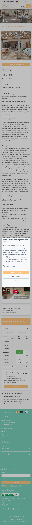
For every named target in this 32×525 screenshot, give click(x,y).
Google (12, 263)
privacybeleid (6, 263)
